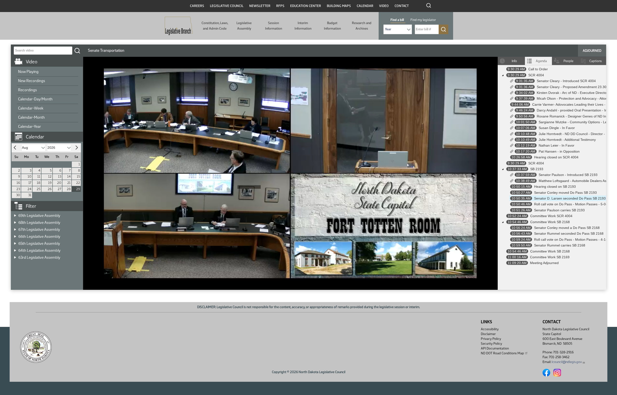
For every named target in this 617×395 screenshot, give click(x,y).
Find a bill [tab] (397, 20)
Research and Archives (361, 25)
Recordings (27, 90)
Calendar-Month (31, 117)
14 (69, 177)
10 (29, 177)
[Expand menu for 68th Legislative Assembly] (15, 221)
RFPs (280, 6)
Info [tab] (514, 61)
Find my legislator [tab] (423, 20)
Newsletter (259, 6)
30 (18, 195)
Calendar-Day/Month (35, 99)
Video (384, 6)
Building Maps (339, 6)
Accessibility (490, 329)
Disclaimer (488, 334)
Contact (402, 6)
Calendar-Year (29, 126)
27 (59, 189)
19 (50, 183)
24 (29, 189)
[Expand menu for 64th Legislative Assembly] (15, 249)
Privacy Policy (491, 339)
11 (38, 177)
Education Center (305, 6)
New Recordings (31, 80)
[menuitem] (47, 72)
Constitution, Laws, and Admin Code (214, 25)
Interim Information (303, 25)
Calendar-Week (30, 108)
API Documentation (495, 348)
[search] (77, 50)
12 (50, 177)
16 (18, 183)
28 (69, 189)
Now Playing (28, 71)
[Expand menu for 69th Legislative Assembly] (15, 214)
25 (38, 189)
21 (69, 183)
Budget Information (332, 25)
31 (29, 195)
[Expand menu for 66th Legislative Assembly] (15, 235)
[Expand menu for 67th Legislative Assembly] (15, 228)
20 (59, 183)
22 (78, 183)
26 (50, 189)
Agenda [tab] (541, 61)
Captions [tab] (595, 61)
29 (78, 189)
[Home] (179, 26)
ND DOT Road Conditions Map (502, 353)
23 (18, 189)
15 (78, 177)
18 (38, 183)
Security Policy (491, 344)
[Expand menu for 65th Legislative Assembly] (15, 242)
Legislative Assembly (244, 25)
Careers (197, 6)
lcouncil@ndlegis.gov (567, 362)
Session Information (273, 25)
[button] (48, 134)
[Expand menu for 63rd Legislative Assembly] (15, 256)
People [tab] (568, 61)
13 (59, 177)
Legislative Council (226, 6)
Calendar (365, 6)
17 (29, 183)
